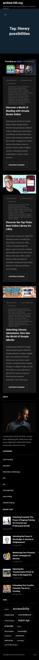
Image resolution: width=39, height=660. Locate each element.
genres (30, 93)
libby (30, 211)
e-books (8, 626)
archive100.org (13, 3)
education (6, 466)
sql (4, 484)
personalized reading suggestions (18, 98)
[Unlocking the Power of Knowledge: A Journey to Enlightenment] (7, 540)
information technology (11, 472)
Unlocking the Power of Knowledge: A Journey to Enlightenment (23, 539)
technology (20, 640)
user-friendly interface (16, 104)
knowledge (22, 631)
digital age (24, 620)
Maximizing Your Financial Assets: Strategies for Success (24, 555)
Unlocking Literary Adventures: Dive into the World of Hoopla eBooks (18, 334)
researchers (19, 636)
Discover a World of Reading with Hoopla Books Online (17, 111)
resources (8, 640)
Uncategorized (11, 80)
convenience (24, 614)
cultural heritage (9, 620)
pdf (4, 478)
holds (26, 211)
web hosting (7, 497)
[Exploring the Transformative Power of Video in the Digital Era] (7, 573)
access (6, 609)
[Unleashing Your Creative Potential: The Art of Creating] (7, 589)
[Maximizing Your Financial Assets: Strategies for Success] (7, 556)
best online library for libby (18, 205)
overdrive (22, 217)
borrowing (22, 88)
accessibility (21, 608)
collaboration (9, 615)
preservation (7, 636)
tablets (17, 326)
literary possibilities (16, 213)
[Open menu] (5, 14)
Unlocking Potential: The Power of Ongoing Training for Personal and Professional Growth (24, 521)
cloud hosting (8, 460)
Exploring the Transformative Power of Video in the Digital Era (23, 572)
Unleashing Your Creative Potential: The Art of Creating (23, 588)
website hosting (8, 503)
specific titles (26, 102)
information (9, 631)
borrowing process (15, 310)
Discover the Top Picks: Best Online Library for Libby (19, 226)
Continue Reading (17, 165)
